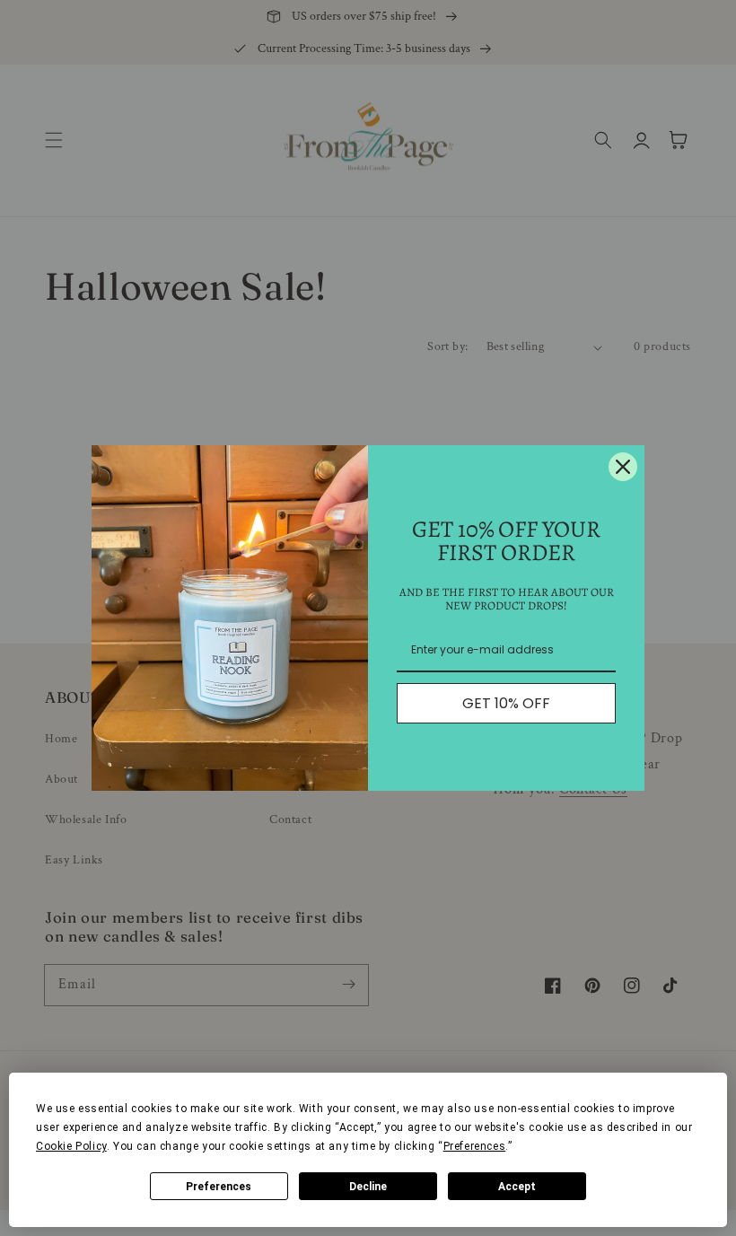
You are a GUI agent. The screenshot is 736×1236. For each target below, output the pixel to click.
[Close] (622, 466)
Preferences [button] (474, 1146)
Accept (517, 1186)
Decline (368, 1186)
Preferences (218, 1186)
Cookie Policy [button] (71, 1146)
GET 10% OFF (506, 703)
